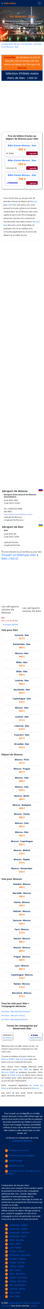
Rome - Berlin (15, 1244)
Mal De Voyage (15, 1160)
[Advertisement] (22, 108)
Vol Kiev (38, 44)
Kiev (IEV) (23, 1069)
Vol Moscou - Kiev (11, 47)
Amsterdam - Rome (18, 1236)
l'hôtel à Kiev (15, 1075)
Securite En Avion (16, 1165)
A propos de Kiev (10, 624)
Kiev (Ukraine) (22, 1059)
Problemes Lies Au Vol (19, 1150)
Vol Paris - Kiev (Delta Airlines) (14, 1019)
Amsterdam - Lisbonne (19, 1232)
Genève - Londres (17, 1262)
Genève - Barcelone (18, 1281)
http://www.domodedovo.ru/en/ (18, 514)
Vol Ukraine (26, 44)
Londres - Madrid (17, 1251)
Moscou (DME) (7, 1059)
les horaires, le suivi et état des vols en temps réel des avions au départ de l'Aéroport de (22, 62)
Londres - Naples (16, 1266)
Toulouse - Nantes (17, 1288)
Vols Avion (9, 3)
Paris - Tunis (14, 1296)
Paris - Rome (15, 1292)
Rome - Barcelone (17, 1273)
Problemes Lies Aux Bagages (21, 1155)
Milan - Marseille (16, 1240)
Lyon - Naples (15, 1247)
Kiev (10, 205)
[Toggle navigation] (39, 3)
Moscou (33, 201)
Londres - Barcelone (18, 1277)
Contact (34, 1305)
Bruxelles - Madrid (17, 1259)
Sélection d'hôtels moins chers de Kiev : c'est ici (22, 75)
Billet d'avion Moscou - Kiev (22, 145)
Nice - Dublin (15, 1270)
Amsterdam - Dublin (18, 1229)
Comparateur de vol (10, 44)
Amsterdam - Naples (18, 1225)
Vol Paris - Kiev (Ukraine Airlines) (15, 1011)
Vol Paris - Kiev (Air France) (13, 1015)
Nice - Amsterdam (17, 1285)
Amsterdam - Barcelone (19, 1255)
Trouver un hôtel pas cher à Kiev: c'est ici (19, 556)
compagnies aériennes (22, 1140)
